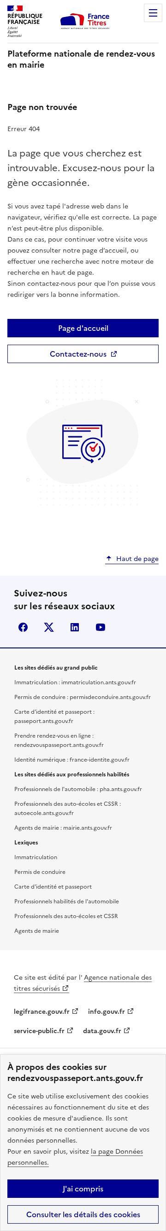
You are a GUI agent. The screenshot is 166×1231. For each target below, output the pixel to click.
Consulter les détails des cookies (83, 1214)
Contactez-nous (78, 353)
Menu (153, 13)
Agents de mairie (36, 931)
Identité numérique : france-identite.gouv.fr (72, 760)
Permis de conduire (39, 872)
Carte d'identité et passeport (53, 887)
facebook (23, 627)
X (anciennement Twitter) (49, 627)
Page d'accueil (83, 328)
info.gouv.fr (106, 1012)
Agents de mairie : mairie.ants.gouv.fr (63, 828)
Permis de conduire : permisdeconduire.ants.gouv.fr (82, 697)
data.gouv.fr (102, 1031)
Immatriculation (35, 857)
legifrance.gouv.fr (42, 1012)
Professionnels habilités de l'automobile (66, 901)
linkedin (74, 627)
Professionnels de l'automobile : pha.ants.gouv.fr (78, 789)
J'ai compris (83, 1188)
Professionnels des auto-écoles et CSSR (66, 916)
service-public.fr (39, 1031)
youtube (100, 627)
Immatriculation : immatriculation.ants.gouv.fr (75, 682)
